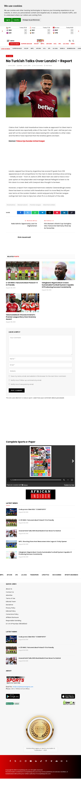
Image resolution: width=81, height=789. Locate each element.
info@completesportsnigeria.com (23, 686)
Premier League (35, 205)
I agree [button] (8, 20)
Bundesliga (71, 48)
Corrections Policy (12, 614)
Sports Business (71, 575)
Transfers (34, 575)
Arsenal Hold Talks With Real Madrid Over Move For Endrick (40, 531)
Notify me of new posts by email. (22, 384)
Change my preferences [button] (31, 20)
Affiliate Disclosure (12, 617)
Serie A (73, 44)
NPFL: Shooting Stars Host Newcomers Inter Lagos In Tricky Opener (43, 541)
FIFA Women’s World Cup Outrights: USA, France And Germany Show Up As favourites (57, 226)
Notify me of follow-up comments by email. (26, 380)
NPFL (42, 44)
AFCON (49, 44)
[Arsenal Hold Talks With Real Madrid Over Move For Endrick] (11, 533)
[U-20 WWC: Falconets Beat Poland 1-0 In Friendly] (22, 270)
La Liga (66, 44)
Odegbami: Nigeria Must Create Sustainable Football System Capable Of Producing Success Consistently (58, 285)
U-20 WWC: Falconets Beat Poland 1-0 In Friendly (22, 284)
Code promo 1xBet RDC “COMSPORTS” (32, 509)
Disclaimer (9, 605)
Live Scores (14, 44)
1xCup (36, 44)
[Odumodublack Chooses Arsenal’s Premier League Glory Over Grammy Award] (22, 302)
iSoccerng (56, 575)
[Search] (70, 41)
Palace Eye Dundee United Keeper (30, 141)
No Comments (38, 65)
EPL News (9, 56)
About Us (9, 589)
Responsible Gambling (13, 621)
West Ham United (49, 205)
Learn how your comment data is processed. (48, 398)
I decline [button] (16, 20)
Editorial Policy (11, 611)
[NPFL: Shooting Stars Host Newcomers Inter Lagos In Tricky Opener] (11, 544)
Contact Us (10, 592)
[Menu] (10, 41)
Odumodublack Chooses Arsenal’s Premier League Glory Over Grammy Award (21, 317)
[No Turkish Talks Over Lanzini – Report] (38, 117)
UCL (55, 44)
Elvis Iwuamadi (24, 237)
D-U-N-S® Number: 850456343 (16, 624)
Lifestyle (45, 575)
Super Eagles (26, 44)
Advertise (9, 595)
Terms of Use (10, 598)
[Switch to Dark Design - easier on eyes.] (73, 41)
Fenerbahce (11, 205)
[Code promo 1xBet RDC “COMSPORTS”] (11, 512)
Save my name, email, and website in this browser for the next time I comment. (38, 376)
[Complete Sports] (40, 41)
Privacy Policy (10, 608)
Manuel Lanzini (22, 205)
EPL (60, 44)
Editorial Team (11, 602)
